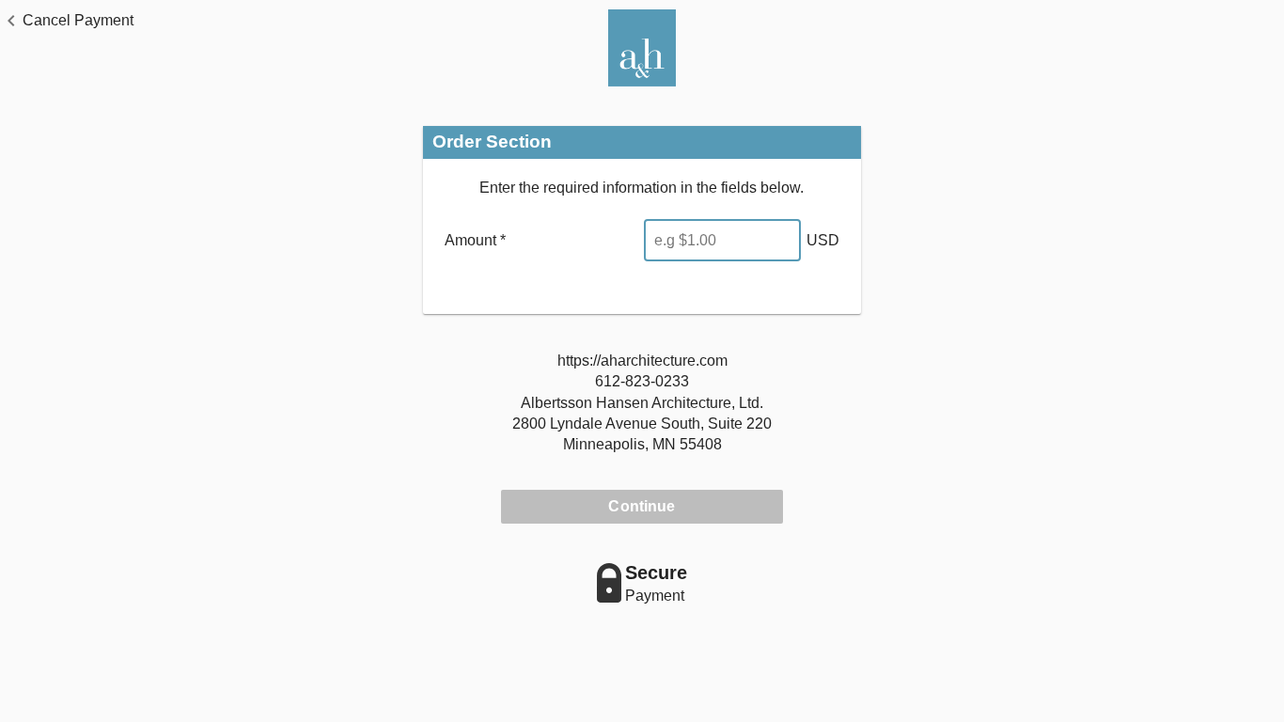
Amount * (475, 240)
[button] (66, 20)
